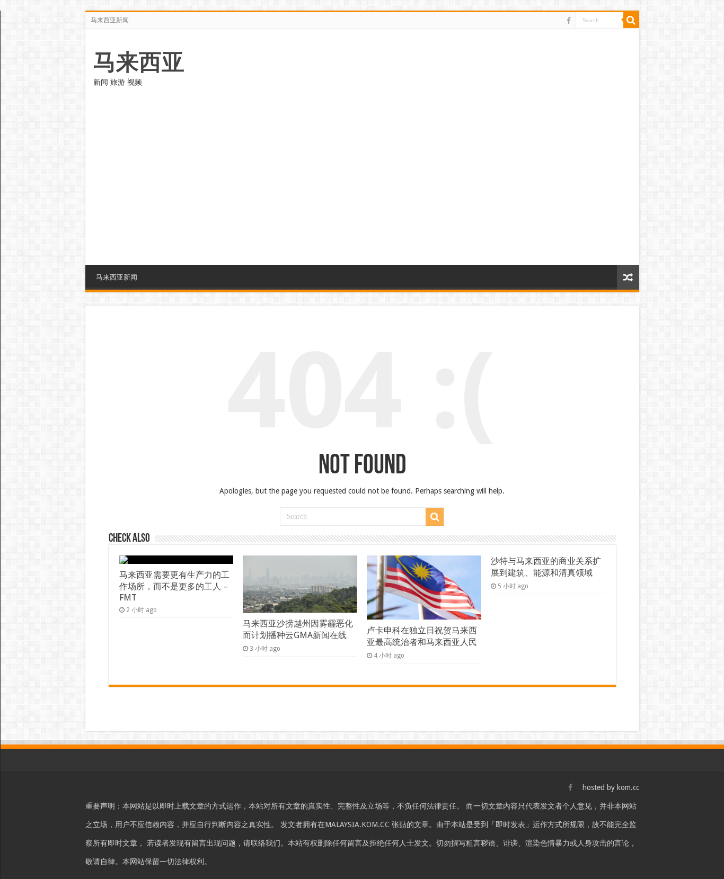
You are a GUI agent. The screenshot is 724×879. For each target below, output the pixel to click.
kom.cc (628, 787)
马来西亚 (138, 62)
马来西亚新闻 (110, 20)
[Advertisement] (362, 175)
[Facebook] (569, 20)
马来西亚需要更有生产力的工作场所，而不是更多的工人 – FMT (174, 586)
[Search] (631, 20)
